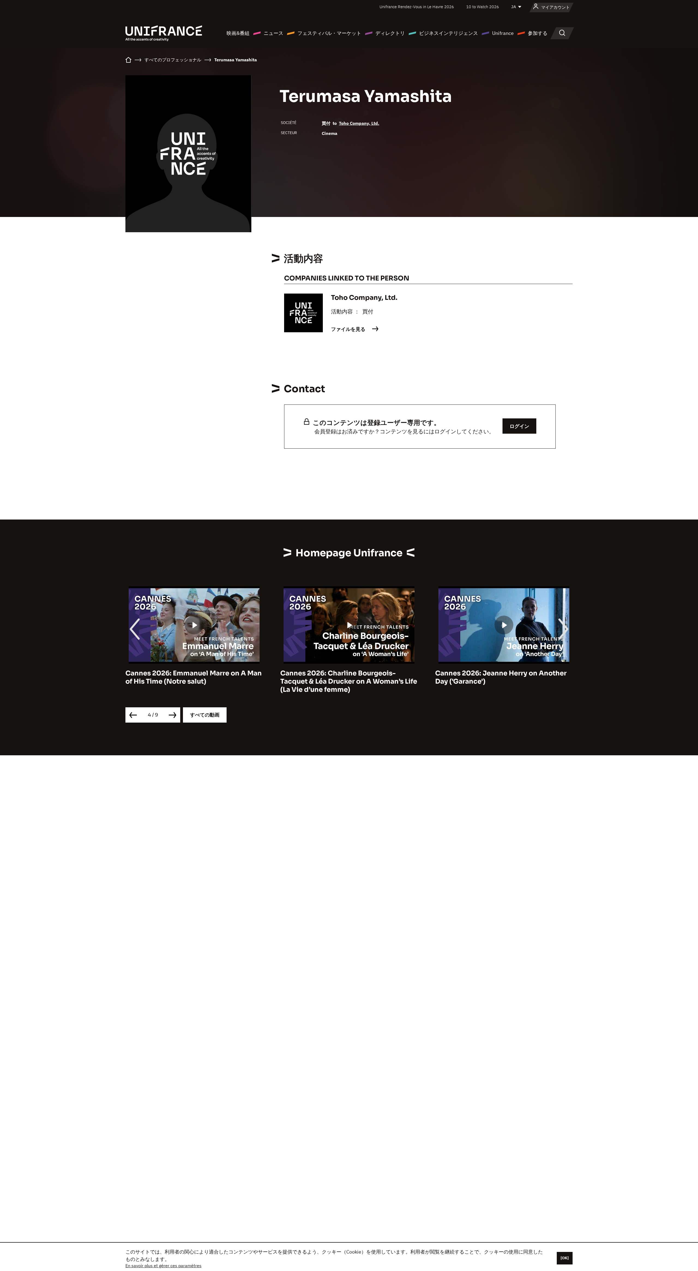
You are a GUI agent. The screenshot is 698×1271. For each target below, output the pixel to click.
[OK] (565, 1257)
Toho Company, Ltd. (359, 123)
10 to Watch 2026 (482, 6)
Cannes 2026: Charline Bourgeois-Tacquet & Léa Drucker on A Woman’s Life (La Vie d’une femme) (348, 681)
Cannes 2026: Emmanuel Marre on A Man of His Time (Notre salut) (193, 677)
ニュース (273, 33)
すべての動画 (204, 715)
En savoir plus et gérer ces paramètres (163, 1265)
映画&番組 (238, 33)
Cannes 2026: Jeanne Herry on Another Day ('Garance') (501, 677)
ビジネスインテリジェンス (448, 33)
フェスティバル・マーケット (329, 33)
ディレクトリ (390, 33)
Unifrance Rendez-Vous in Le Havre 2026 (417, 6)
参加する (537, 33)
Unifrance (503, 33)
